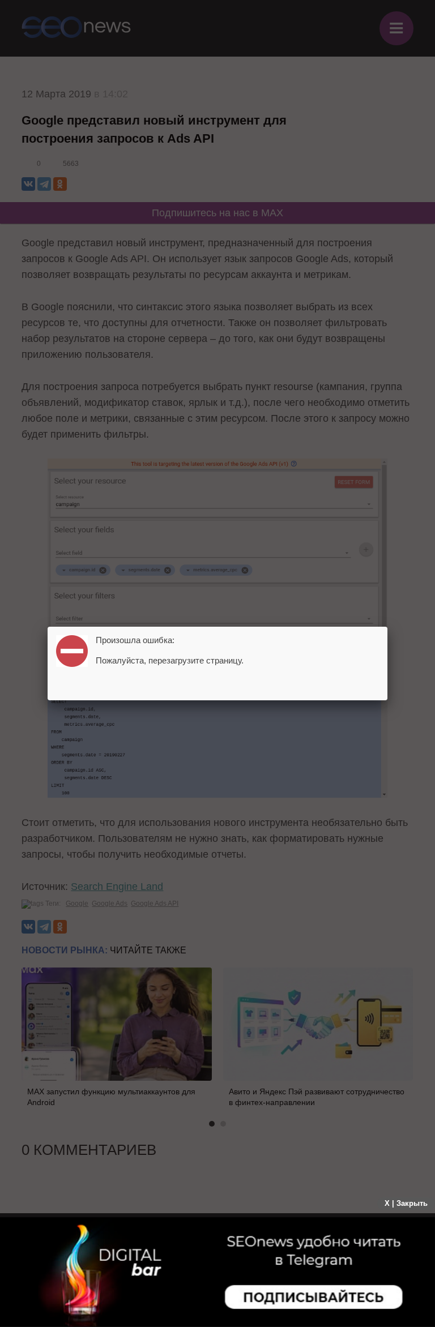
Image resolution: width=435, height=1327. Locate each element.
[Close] (387, 627)
